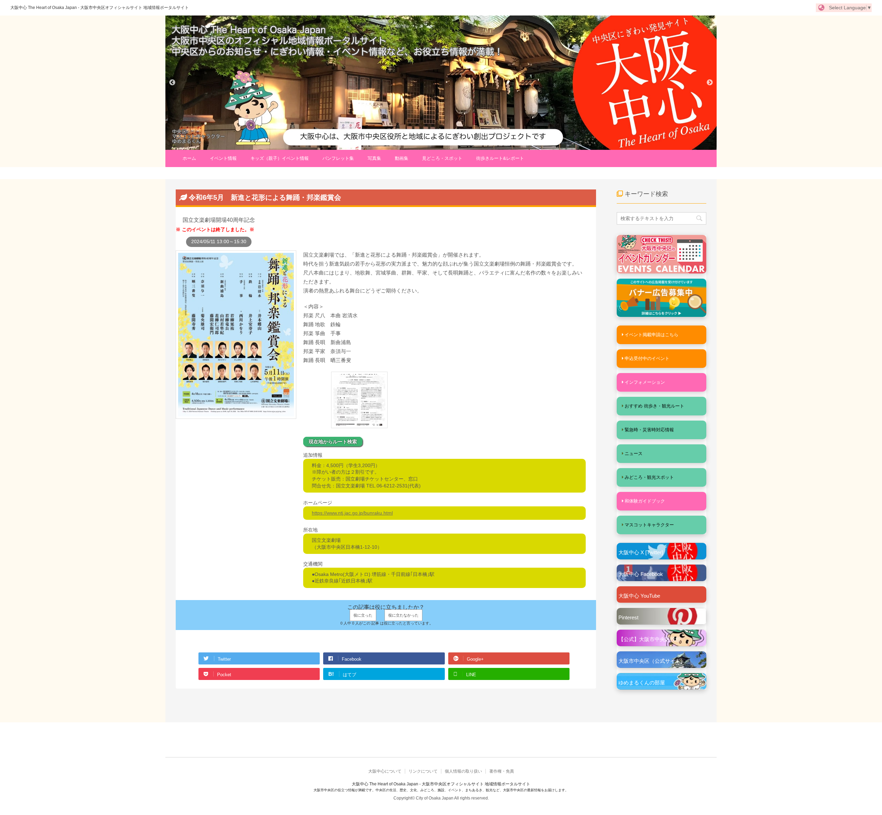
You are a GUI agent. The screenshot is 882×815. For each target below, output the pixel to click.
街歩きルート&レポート (500, 158)
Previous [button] (172, 82)
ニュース (634, 453)
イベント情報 (223, 158)
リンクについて (423, 771)
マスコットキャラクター (649, 524)
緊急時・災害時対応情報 (649, 429)
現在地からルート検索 (333, 441)
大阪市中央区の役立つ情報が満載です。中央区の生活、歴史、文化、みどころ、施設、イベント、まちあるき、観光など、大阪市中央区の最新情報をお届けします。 (441, 790)
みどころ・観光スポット (649, 477)
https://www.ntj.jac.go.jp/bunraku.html (352, 513)
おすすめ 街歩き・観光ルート (654, 406)
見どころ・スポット (442, 158)
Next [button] (709, 82)
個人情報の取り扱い (463, 771)
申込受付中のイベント (647, 358)
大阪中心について (384, 771)
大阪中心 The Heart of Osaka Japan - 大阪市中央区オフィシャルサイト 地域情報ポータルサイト (99, 7)
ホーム (189, 158)
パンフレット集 (338, 158)
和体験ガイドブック (645, 501)
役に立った (362, 615)
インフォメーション (645, 382)
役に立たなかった (403, 615)
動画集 (401, 158)
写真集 (374, 158)
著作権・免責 (501, 771)
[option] (441, 83)
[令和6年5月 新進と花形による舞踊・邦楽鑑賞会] (236, 415)
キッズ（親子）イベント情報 (279, 158)
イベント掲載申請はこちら (651, 334)
